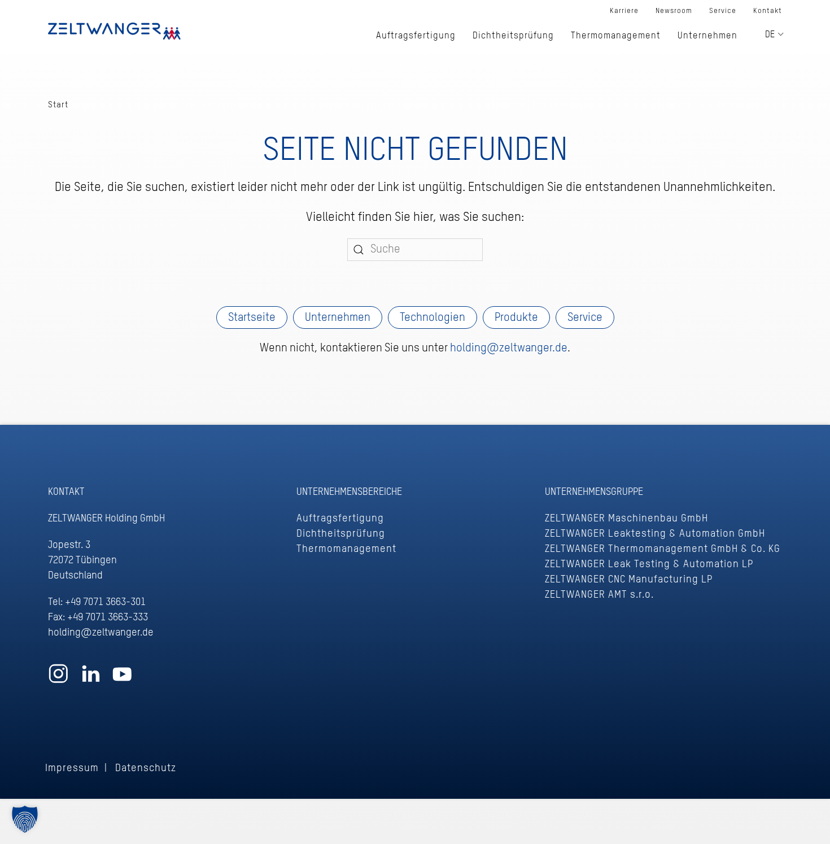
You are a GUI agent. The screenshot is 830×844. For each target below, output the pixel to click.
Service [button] (722, 11)
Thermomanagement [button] (616, 36)
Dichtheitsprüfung (340, 534)
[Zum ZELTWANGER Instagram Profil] (58, 679)
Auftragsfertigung (340, 519)
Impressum (72, 768)
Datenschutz (145, 768)
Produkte (516, 318)
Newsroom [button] (674, 11)
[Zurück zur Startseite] (114, 31)
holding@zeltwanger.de (508, 348)
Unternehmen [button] (707, 36)
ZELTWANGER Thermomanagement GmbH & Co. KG (662, 549)
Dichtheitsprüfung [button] (513, 36)
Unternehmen (337, 318)
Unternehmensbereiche (349, 492)
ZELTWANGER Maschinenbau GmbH (626, 519)
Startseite (252, 318)
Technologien (432, 318)
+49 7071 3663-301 (105, 602)
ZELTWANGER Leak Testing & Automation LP (649, 564)
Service (584, 318)
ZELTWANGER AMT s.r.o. (599, 595)
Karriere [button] (624, 11)
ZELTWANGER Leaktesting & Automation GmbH (655, 534)
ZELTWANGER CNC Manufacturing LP (629, 580)
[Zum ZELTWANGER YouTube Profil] (122, 679)
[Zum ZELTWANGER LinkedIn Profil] (90, 679)
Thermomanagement (346, 549)
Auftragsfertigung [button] (416, 36)
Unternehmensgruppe (594, 492)
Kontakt (767, 11)
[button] (25, 819)
